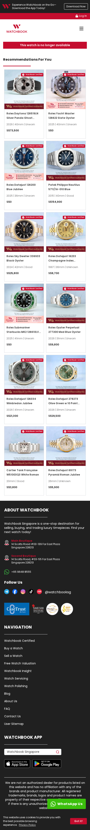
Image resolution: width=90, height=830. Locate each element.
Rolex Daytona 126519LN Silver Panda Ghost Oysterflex (22, 118)
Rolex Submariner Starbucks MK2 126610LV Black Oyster (22, 332)
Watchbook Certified (19, 641)
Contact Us (12, 716)
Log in (83, 16)
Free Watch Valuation (20, 663)
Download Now (76, 6)
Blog (7, 693)
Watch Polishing (15, 686)
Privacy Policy (27, 825)
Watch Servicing (16, 678)
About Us (10, 701)
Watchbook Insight (18, 671)
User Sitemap (14, 724)
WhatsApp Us (70, 803)
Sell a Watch (13, 656)
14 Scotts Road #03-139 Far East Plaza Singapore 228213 (35, 544)
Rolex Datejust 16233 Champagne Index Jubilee (62, 260)
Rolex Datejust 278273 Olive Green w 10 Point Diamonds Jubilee (63, 403)
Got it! (78, 821)
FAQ (7, 709)
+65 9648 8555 (21, 572)
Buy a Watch (13, 648)
